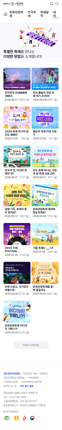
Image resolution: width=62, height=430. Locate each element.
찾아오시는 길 (10, 386)
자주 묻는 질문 (26, 386)
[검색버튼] (57, 3)
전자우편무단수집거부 (31, 381)
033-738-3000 (18, 397)
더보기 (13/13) (31, 345)
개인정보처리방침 (11, 373)
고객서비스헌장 (10, 381)
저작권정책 (33, 377)
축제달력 (44, 14)
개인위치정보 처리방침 (14, 377)
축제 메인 (5, 14)
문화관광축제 (16, 14)
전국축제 (32, 14)
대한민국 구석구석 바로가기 (13, 4)
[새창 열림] (7, 418)
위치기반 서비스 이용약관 (35, 373)
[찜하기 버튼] (51, 3)
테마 (54, 14)
